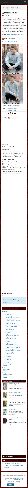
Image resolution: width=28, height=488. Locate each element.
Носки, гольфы (9, 322)
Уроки (3, 367)
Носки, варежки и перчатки (12, 335)
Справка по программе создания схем (13, 465)
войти (12, 299)
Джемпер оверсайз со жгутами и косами (17, 418)
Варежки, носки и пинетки (12, 346)
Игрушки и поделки (8, 364)
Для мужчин (7, 8)
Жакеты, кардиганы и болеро (13, 347)
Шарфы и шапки (10, 340)
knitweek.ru (4, 2)
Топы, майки (9, 328)
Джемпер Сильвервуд (14, 400)
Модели (7, 7)
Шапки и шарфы (10, 352)
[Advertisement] (13, 131)
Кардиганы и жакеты (11, 337)
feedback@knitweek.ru (18, 479)
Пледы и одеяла (10, 353)
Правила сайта (7, 467)
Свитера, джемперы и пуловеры (14, 350)
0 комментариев (13, 41)
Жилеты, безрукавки (11, 319)
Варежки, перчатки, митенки (12, 317)
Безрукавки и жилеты (11, 334)
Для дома (7, 355)
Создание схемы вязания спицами (12, 463)
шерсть (14, 110)
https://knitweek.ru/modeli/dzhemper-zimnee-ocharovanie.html (13, 35)
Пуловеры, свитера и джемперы (13, 325)
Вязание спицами (14, 7)
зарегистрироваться (8, 301)
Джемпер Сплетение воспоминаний (14, 384)
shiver (5, 38)
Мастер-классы (6, 373)
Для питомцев (8, 356)
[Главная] (3, 7)
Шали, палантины (10, 329)
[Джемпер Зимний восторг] (12, 60)
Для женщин (8, 314)
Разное (5, 365)
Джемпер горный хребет (15, 392)
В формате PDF (15, 118)
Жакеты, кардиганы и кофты (13, 320)
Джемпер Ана (12, 409)
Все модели (5, 311)
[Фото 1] (12, 90)
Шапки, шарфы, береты (11, 331)
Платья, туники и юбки (11, 326)
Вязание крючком (7, 358)
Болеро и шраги (10, 316)
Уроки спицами (7, 369)
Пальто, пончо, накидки (11, 323)
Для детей (7, 341)
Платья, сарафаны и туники (12, 349)
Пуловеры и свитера (16, 8)
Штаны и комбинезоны (11, 344)
